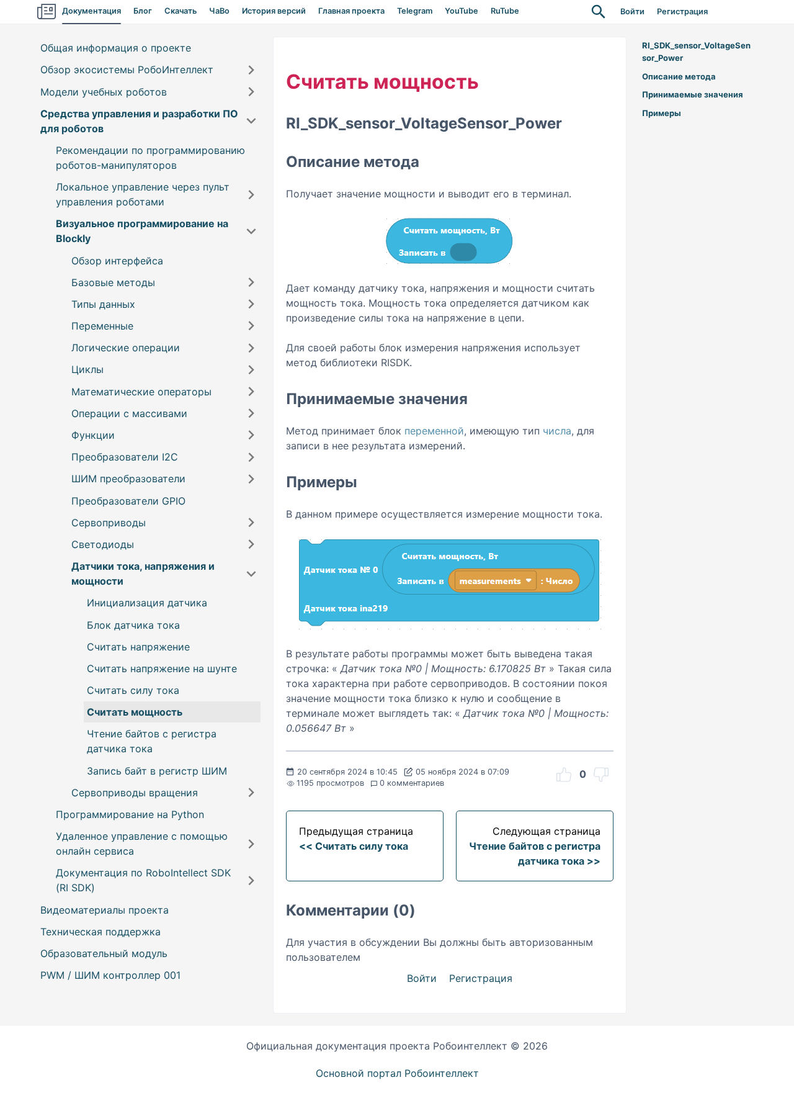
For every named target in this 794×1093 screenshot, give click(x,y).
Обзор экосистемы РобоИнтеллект (126, 70)
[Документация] (46, 11)
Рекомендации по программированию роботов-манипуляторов (150, 157)
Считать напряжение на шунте (162, 668)
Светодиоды (102, 544)
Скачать (180, 11)
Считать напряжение (138, 647)
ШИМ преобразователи (128, 479)
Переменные (102, 326)
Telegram (414, 11)
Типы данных (103, 304)
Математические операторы (141, 391)
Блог (142, 11)
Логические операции (125, 347)
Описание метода (679, 76)
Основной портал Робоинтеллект (397, 1073)
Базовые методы (113, 282)
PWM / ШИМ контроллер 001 (110, 975)
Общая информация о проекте (115, 48)
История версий (274, 11)
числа (557, 431)
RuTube (505, 11)
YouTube (461, 11)
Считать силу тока (133, 690)
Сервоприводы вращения (134, 792)
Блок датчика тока (133, 625)
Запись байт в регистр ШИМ (157, 771)
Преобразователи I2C (124, 457)
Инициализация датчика (147, 603)
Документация (91, 11)
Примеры (661, 113)
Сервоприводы (108, 522)
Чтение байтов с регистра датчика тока (151, 741)
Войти (632, 11)
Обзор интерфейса (117, 260)
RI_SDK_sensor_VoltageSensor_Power (696, 51)
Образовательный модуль (103, 953)
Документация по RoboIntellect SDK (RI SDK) (143, 880)
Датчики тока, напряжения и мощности (143, 573)
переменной (434, 431)
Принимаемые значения (692, 94)
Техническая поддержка (100, 931)
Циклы (87, 370)
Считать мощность (134, 712)
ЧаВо (219, 11)
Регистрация (682, 11)
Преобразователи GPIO (128, 501)
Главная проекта (351, 11)
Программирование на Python (130, 814)
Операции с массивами (129, 413)
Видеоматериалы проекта (104, 910)
